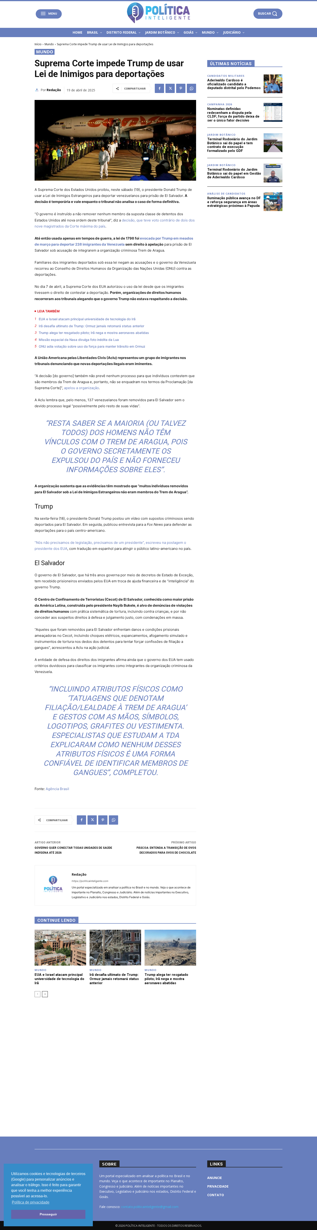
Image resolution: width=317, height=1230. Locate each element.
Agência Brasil (57, 789)
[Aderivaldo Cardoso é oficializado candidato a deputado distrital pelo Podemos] (273, 83)
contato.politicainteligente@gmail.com (149, 1206)
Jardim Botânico (221, 134)
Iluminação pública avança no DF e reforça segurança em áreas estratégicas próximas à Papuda (234, 202)
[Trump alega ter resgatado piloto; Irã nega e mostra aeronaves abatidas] (170, 948)
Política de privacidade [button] (30, 1202)
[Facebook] (159, 88)
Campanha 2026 (219, 104)
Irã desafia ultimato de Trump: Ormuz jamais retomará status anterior (91, 326)
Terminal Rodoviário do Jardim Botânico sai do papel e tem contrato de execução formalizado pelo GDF (232, 145)
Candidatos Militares (226, 75)
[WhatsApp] (191, 88)
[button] (268, 13)
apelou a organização (81, 388)
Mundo (49, 44)
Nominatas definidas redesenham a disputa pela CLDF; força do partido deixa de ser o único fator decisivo (233, 114)
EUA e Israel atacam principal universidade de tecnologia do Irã (87, 319)
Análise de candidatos (226, 193)
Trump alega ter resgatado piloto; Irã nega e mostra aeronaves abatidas (94, 333)
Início (38, 44)
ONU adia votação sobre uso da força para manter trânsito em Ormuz (92, 346)
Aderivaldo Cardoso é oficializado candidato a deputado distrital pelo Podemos (234, 84)
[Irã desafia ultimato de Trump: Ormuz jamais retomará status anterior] (115, 948)
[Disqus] (115, 1066)
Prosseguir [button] (48, 1214)
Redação (54, 90)
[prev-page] (37, 994)
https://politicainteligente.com (90, 881)
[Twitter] (170, 88)
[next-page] (45, 994)
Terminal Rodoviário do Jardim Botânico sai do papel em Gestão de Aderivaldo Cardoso (234, 173)
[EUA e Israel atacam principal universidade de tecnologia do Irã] (60, 948)
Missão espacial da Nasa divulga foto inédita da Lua (79, 340)
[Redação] (38, 90)
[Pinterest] (180, 88)
